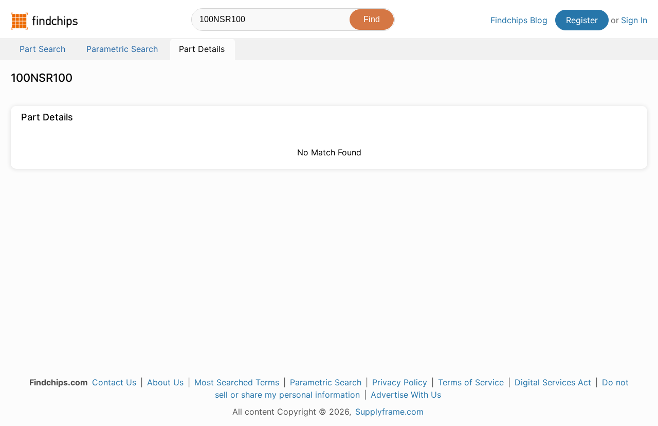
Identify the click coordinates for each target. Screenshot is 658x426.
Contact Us (114, 382)
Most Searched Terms (236, 382)
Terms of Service (471, 382)
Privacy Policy (399, 382)
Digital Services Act (553, 382)
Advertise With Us (406, 394)
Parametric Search (325, 382)
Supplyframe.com (389, 411)
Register (582, 20)
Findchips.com (44, 21)
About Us (165, 382)
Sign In (634, 20)
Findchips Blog (518, 20)
